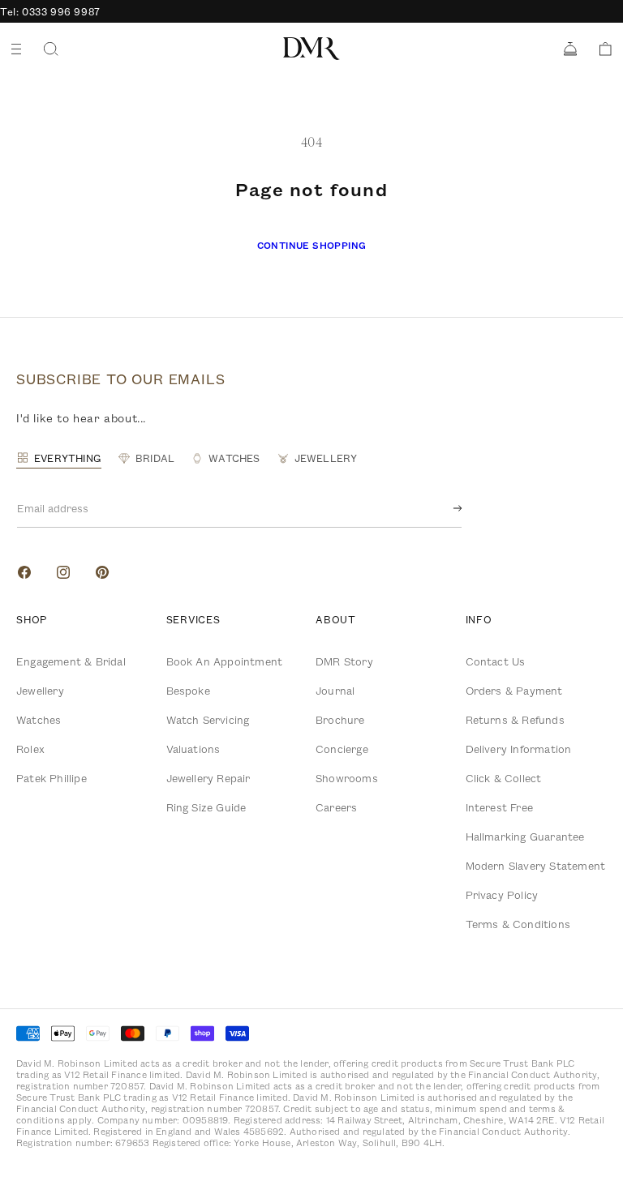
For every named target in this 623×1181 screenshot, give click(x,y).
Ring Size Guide (206, 807)
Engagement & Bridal (71, 661)
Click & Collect (504, 778)
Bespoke (188, 690)
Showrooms (347, 778)
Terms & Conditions (518, 924)
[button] (600, 49)
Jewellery (40, 690)
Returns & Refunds (515, 719)
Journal (335, 690)
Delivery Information (519, 748)
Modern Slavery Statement (536, 865)
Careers (336, 807)
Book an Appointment (224, 661)
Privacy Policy (502, 894)
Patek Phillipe (51, 778)
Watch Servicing (208, 719)
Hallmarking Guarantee (525, 836)
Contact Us (496, 661)
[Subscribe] (444, 508)
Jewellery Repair (208, 778)
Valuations (193, 748)
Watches (38, 719)
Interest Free (500, 807)
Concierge (342, 748)
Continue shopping (312, 245)
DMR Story (344, 661)
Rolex (30, 748)
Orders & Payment (514, 690)
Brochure (340, 719)
